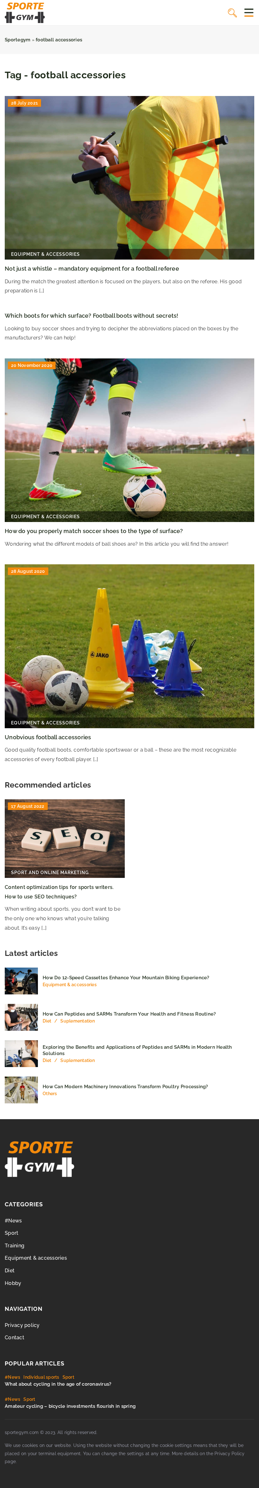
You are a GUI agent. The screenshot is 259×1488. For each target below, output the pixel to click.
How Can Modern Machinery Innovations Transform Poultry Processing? (125, 1086)
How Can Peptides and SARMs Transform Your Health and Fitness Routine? (129, 1014)
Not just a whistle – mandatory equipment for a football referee (92, 268)
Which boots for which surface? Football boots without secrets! (91, 315)
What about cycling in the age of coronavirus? (58, 1384)
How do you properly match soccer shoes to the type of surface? (94, 531)
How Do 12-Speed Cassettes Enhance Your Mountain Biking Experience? (126, 978)
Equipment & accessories (36, 1258)
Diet (10, 1271)
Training (14, 1246)
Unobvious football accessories (48, 737)
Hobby (13, 1283)
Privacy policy (22, 1325)
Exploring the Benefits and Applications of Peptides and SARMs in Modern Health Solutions (137, 1050)
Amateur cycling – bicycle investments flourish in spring (70, 1406)
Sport (11, 1233)
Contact (14, 1338)
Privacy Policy (229, 1453)
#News (13, 1221)
